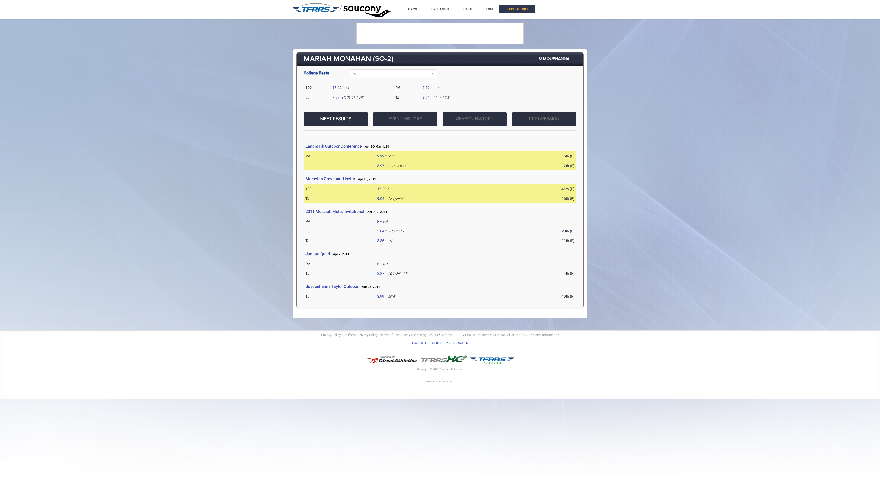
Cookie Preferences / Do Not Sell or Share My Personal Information (512, 335)
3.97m (338, 97)
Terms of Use (389, 335)
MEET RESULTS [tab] (335, 118)
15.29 (337, 87)
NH (379, 221)
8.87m (382, 273)
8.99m (382, 296)
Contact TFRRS (452, 335)
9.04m (427, 97)
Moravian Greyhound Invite (330, 178)
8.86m (382, 241)
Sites (405, 335)
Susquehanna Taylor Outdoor (331, 286)
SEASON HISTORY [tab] (474, 118)
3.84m (382, 231)
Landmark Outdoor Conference (333, 146)
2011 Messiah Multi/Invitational (334, 211)
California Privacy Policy (361, 335)
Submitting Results (424, 335)
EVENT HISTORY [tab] (405, 118)
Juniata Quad (317, 253)
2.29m (427, 87)
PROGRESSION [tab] (544, 118)
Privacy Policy (331, 335)
